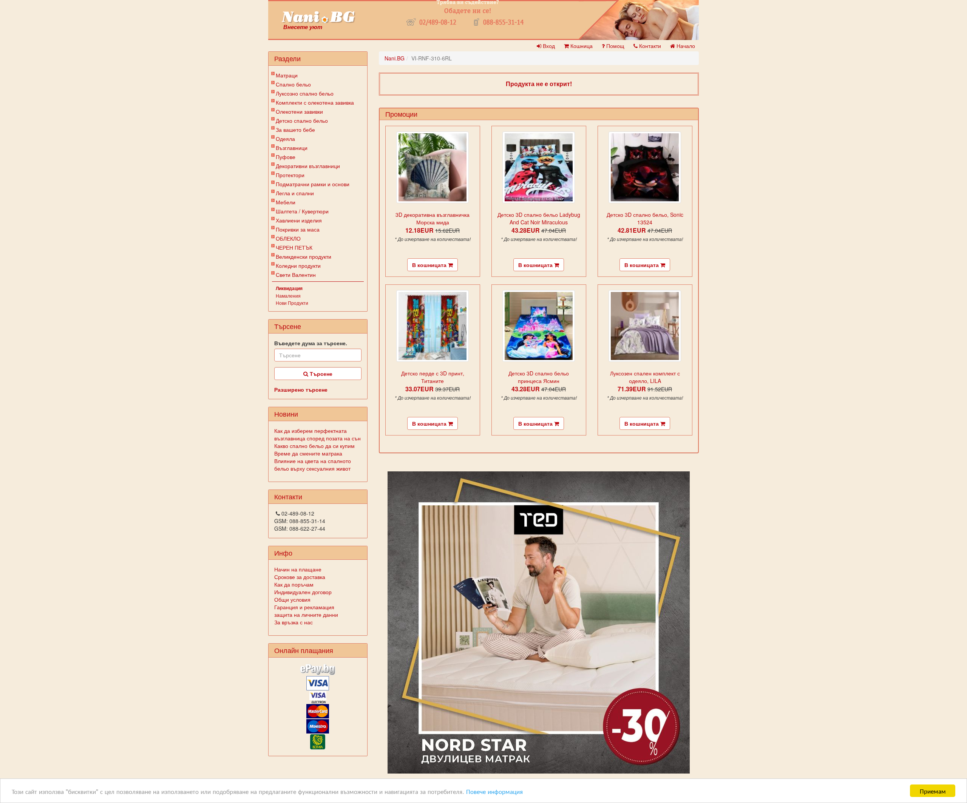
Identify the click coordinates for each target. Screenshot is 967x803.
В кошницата (430, 265)
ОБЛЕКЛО (288, 238)
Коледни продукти (298, 265)
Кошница (581, 45)
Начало (685, 45)
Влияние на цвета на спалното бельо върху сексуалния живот (312, 464)
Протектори (290, 175)
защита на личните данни (306, 614)
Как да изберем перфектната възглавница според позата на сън (317, 434)
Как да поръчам (294, 584)
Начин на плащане (297, 569)
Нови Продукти (292, 303)
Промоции (401, 114)
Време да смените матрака (308, 453)
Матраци (287, 75)
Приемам (933, 790)
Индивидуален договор (303, 592)
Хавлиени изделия (299, 220)
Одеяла (285, 138)
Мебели (285, 202)
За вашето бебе (295, 129)
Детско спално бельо (302, 120)
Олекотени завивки (299, 111)
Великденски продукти (303, 256)
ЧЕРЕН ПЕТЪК (294, 247)
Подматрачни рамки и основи (312, 184)
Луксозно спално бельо (305, 93)
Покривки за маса (298, 229)
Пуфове (285, 157)
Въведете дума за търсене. (310, 343)
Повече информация (494, 791)
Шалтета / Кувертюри (302, 211)
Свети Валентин (296, 274)
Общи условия (292, 599)
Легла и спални (295, 193)
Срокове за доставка (299, 577)
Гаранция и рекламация (304, 607)
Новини (286, 413)
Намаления (288, 295)
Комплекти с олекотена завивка (315, 102)
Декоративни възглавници (308, 166)
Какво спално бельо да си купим (314, 445)
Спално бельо (293, 84)
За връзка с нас (293, 622)
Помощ (614, 45)
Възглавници (291, 147)
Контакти (649, 45)
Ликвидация (289, 288)
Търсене (320, 373)
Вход (548, 45)
